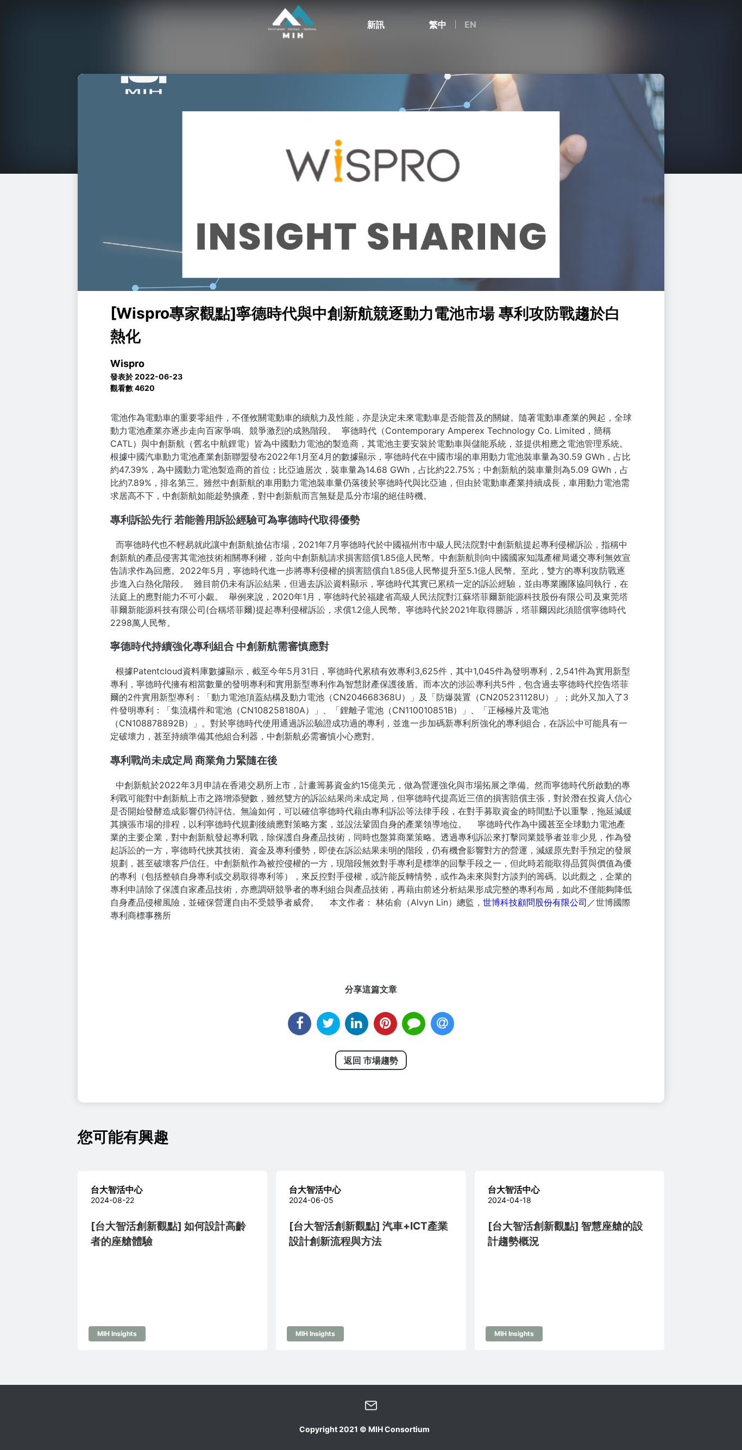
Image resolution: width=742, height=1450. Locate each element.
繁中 (438, 24)
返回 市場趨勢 (371, 1060)
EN (470, 24)
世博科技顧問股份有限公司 (535, 902)
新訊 (376, 24)
